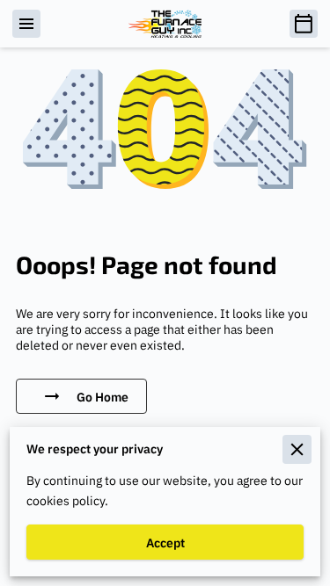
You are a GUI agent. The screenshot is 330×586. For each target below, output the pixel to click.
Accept (165, 542)
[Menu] (26, 24)
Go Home (102, 396)
